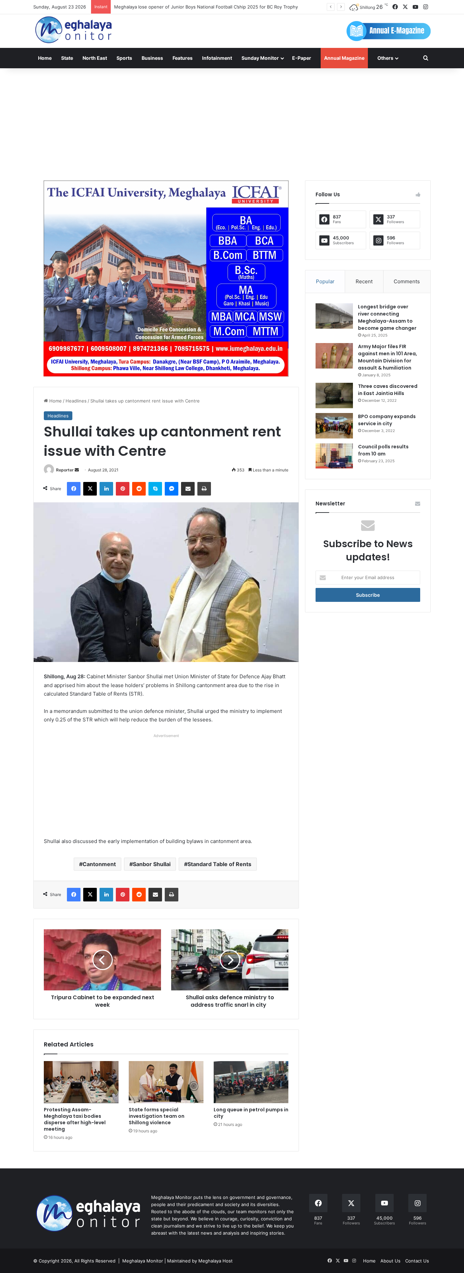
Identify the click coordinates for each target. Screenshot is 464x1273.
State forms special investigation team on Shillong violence (156, 1116)
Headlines (76, 401)
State (67, 58)
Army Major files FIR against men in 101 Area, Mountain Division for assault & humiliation (387, 357)
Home (45, 58)
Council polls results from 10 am (383, 450)
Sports (124, 58)
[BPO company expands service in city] (334, 425)
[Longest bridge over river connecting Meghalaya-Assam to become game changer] (334, 316)
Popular (325, 281)
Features (183, 58)
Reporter (65, 469)
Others (385, 58)
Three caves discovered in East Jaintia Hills (387, 390)
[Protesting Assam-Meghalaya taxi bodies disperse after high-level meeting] (81, 1082)
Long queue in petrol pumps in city (251, 1112)
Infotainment (217, 58)
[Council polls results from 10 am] (334, 456)
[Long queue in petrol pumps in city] (251, 1082)
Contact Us (417, 1260)
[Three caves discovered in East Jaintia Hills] (334, 395)
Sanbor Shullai (152, 864)
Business (152, 58)
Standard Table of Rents (219, 864)
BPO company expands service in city (387, 420)
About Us (390, 1260)
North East (95, 58)
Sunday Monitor (260, 58)
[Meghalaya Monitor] (74, 30)
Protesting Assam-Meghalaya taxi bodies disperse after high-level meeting (75, 1119)
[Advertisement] (232, 122)
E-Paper (301, 58)
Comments (407, 281)
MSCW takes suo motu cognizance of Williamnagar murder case (181, 7)
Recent (364, 281)
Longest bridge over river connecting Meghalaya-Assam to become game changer (387, 317)
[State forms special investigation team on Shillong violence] (166, 1082)
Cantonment (99, 864)
